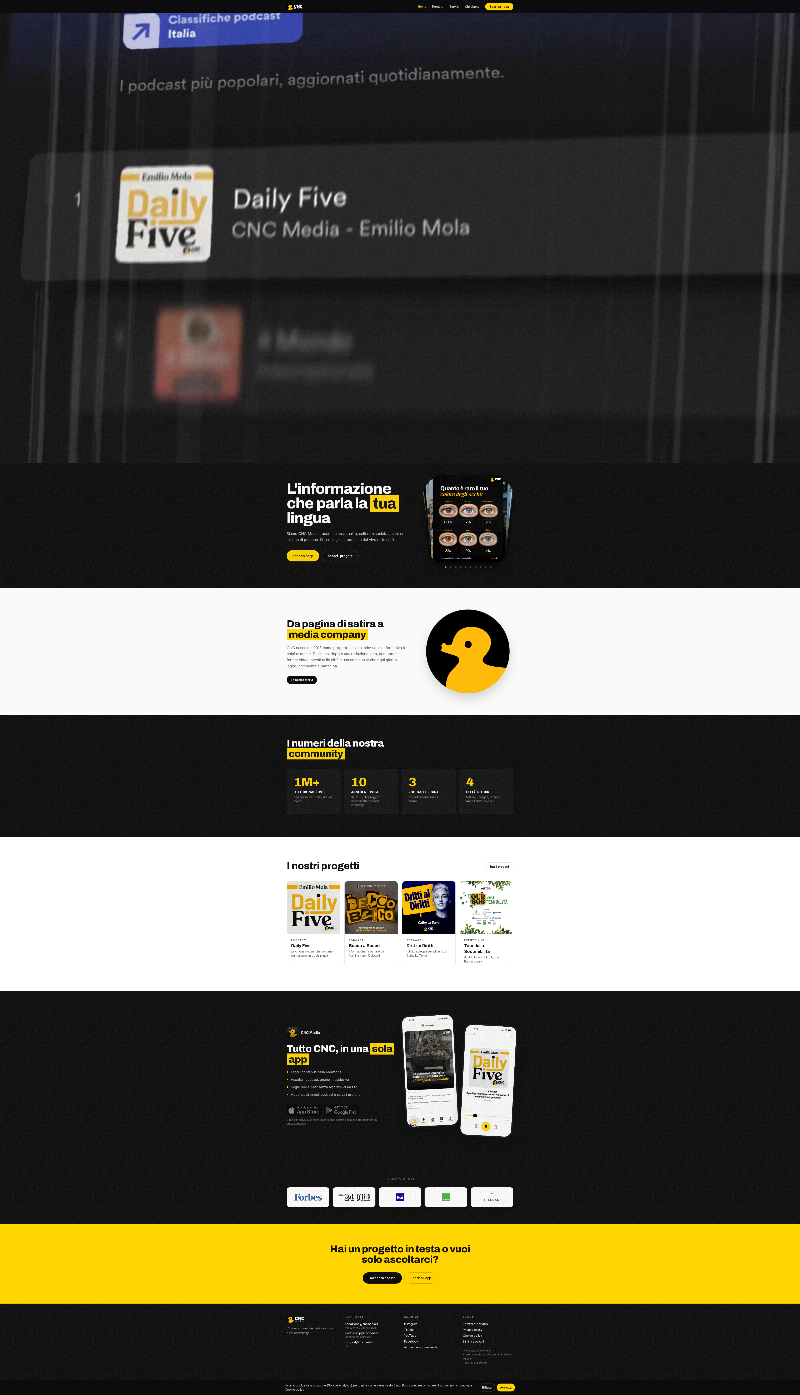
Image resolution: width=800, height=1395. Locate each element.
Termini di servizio (475, 1324)
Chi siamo (472, 6)
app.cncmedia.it (296, 1123)
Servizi (454, 6)
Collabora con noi (382, 1278)
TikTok (409, 1329)
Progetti (438, 6)
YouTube (410, 1335)
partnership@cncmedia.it (362, 1333)
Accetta (506, 1387)
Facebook (411, 1341)
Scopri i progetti (340, 556)
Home (422, 6)
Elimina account (473, 1341)
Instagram (410, 1324)
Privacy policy (472, 1329)
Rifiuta (487, 1387)
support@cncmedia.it (359, 1342)
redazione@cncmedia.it (361, 1324)
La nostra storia (302, 680)
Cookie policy (472, 1335)
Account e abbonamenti (420, 1347)
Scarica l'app (499, 6)
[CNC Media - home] (294, 6)
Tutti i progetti (499, 866)
